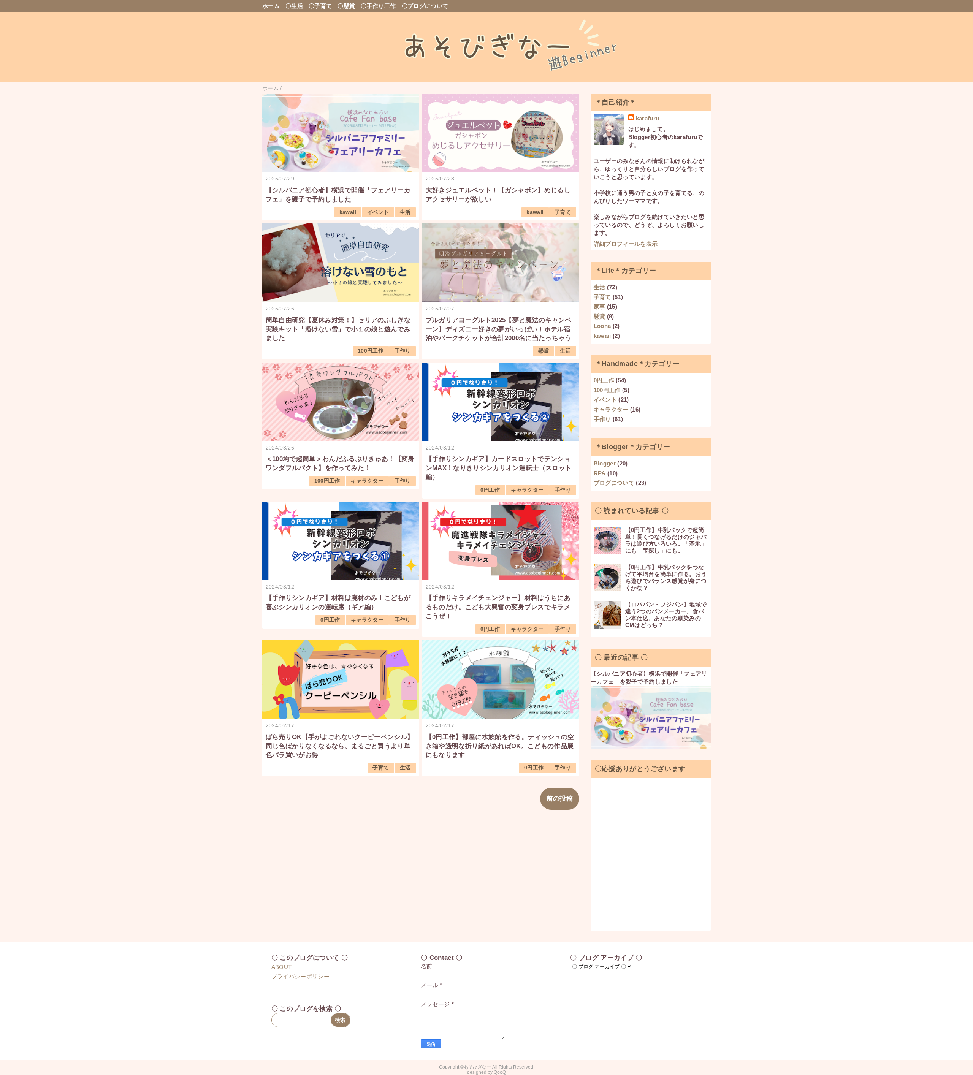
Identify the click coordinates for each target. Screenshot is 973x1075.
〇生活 (294, 6)
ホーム (271, 6)
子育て (563, 212)
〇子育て (320, 6)
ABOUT (281, 967)
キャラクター (367, 481)
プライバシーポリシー (300, 976)
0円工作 (490, 490)
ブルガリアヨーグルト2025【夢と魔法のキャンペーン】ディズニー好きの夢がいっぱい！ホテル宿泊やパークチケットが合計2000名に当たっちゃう (499, 329)
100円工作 (370, 351)
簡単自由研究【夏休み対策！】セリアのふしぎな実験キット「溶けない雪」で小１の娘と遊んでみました (338, 329)
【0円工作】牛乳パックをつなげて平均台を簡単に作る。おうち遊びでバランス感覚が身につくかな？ (666, 577)
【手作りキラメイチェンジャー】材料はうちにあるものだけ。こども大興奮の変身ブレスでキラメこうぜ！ (498, 607)
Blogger (605, 463)
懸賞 (543, 351)
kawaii (348, 212)
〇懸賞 (346, 6)
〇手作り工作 (378, 6)
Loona (602, 326)
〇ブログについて (425, 6)
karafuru (647, 118)
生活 (405, 212)
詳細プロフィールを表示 (626, 244)
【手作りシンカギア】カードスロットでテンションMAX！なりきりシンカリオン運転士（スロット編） (499, 468)
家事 (599, 306)
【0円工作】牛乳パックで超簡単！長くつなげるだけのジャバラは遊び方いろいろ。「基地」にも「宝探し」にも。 (666, 540)
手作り (403, 351)
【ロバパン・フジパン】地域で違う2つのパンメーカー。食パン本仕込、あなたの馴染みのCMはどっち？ (666, 614)
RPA (600, 473)
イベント (378, 212)
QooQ (500, 1072)
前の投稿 (560, 798)
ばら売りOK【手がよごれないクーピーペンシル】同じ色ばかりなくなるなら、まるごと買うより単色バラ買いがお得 (340, 746)
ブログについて (614, 483)
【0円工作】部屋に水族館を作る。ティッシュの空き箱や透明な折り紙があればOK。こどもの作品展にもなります (500, 746)
